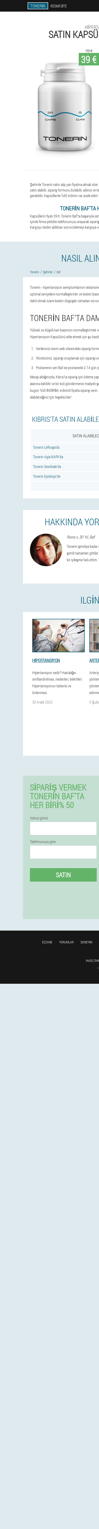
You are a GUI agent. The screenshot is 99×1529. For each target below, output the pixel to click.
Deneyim (86, 942)
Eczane (47, 942)
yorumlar (66, 942)
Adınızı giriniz (39, 818)
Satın (63, 874)
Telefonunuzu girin (43, 842)
